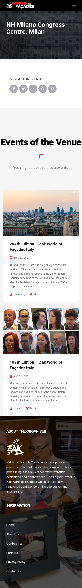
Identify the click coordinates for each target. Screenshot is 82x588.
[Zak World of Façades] (20, 5)
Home (10, 525)
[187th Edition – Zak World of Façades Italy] (41, 331)
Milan (37, 294)
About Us (12, 534)
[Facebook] (13, 89)
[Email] (52, 89)
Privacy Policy (15, 562)
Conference (14, 543)
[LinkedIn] (33, 89)
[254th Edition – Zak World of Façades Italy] (41, 213)
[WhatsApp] (42, 89)
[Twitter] (23, 89)
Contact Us (14, 571)
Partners (12, 553)
